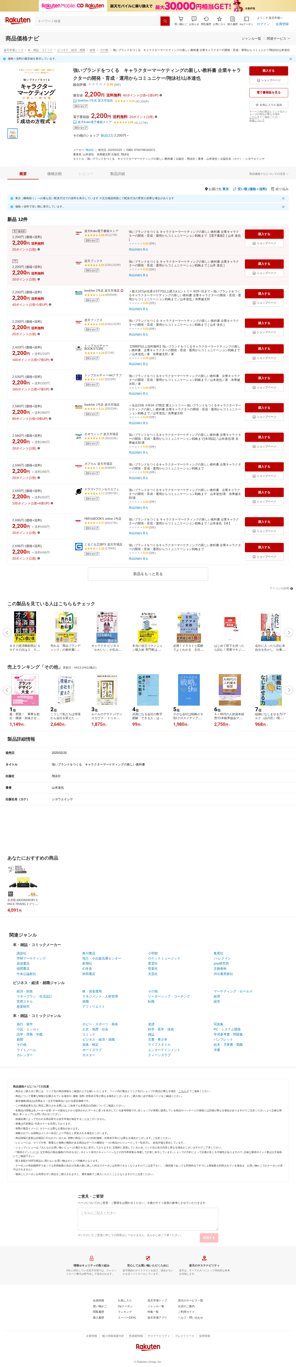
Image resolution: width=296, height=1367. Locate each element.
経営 (92, 50)
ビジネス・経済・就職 (71, 50)
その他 (104, 50)
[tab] (23, 173)
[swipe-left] (7, 632)
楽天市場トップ (13, 50)
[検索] (165, 21)
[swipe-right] (289, 632)
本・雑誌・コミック (40, 50)
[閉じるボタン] (291, 59)
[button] (194, 21)
